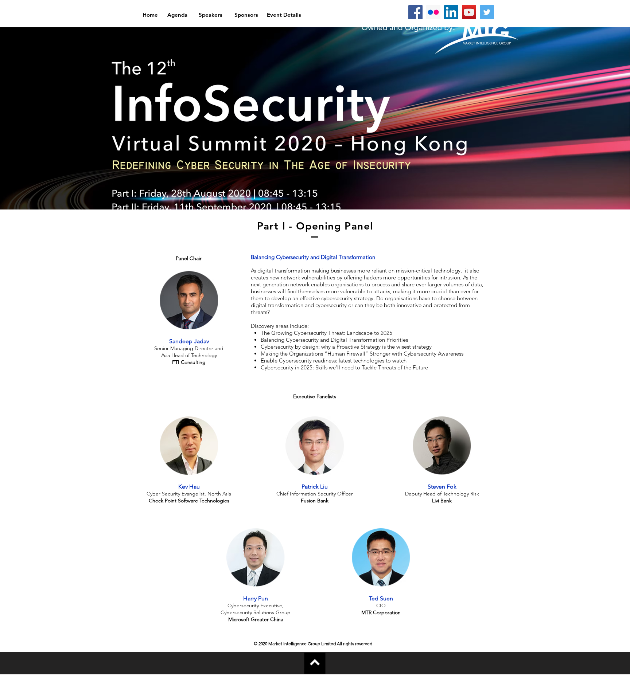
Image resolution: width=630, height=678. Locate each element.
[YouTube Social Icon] (469, 12)
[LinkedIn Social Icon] (451, 12)
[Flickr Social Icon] (433, 12)
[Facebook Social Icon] (415, 12)
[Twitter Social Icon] (487, 12)
